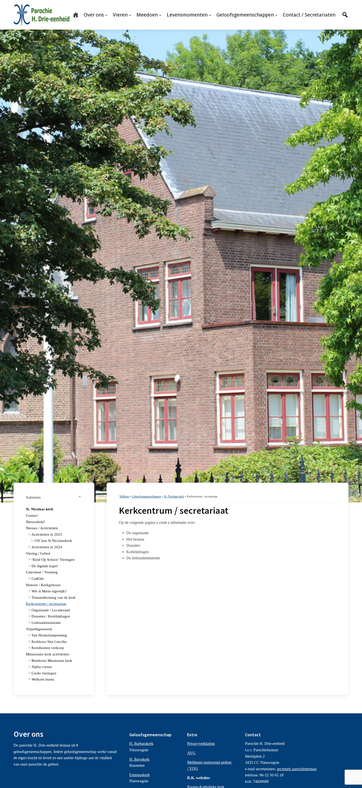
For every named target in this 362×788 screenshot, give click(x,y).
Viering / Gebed (38, 553)
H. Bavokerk (139, 759)
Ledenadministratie (46, 623)
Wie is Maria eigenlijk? (49, 591)
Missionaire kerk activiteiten (47, 654)
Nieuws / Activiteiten (42, 528)
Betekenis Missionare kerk (52, 661)
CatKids (38, 579)
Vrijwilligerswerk (39, 629)
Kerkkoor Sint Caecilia (49, 642)
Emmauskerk (139, 775)
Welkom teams (43, 679)
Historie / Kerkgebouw (43, 585)
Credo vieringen (44, 673)
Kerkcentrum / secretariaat (46, 604)
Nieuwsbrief (35, 522)
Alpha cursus (42, 667)
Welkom (124, 496)
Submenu (33, 497)
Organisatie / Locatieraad (51, 610)
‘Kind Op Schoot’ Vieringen (53, 560)
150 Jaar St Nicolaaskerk (53, 541)
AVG (191, 753)
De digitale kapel (45, 566)
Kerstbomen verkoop (48, 648)
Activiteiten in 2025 (47, 534)
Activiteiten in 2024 (47, 547)
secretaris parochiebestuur (297, 769)
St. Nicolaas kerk (39, 509)
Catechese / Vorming (42, 572)
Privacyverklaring (201, 743)
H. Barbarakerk (141, 743)
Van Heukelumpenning (49, 635)
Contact (32, 515)
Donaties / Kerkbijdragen (51, 616)
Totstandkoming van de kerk (54, 598)
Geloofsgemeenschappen (146, 496)
